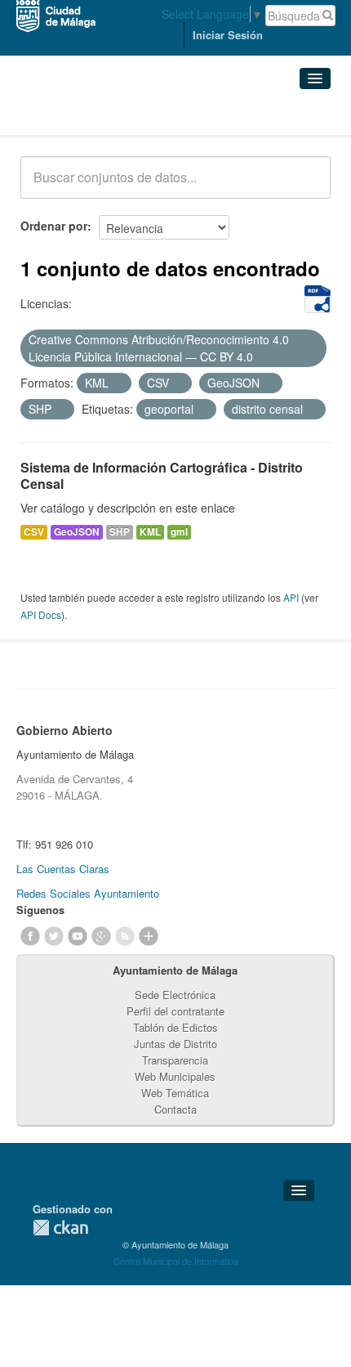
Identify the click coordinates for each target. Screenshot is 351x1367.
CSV (34, 532)
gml (179, 532)
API (291, 597)
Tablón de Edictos (175, 1027)
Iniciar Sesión (228, 35)
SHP (119, 532)
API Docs (40, 614)
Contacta (175, 1109)
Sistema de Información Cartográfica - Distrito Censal (161, 476)
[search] (306, 186)
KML (150, 532)
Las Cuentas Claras (62, 868)
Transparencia (175, 1060)
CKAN (60, 1227)
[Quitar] (262, 357)
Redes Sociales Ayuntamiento (87, 893)
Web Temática (175, 1092)
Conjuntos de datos (92, 115)
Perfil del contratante (175, 1011)
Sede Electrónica (175, 994)
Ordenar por (53, 225)
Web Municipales (175, 1076)
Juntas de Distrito (175, 1043)
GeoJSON (77, 532)
